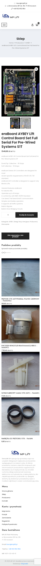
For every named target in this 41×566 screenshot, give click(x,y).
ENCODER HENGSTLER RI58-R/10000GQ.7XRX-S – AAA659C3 (19, 346)
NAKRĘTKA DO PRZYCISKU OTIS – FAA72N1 (17, 439)
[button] (36, 69)
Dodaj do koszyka (26, 215)
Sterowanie (5, 224)
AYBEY (28, 43)
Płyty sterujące (24, 222)
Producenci (20, 43)
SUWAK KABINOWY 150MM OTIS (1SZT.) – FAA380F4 (20, 393)
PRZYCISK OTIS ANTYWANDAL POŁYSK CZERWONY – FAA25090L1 (20, 300)
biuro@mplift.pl (22, 3)
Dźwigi (16, 222)
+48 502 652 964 (19, 9)
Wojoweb (24, 564)
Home (11, 43)
